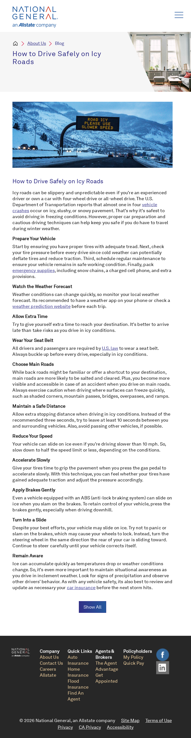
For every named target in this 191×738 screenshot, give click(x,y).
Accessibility (120, 727)
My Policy (133, 657)
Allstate (48, 675)
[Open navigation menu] (178, 14)
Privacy (65, 727)
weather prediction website (41, 306)
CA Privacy (90, 727)
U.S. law (110, 348)
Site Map (130, 720)
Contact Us (51, 663)
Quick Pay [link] (133, 663)
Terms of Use (158, 720)
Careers (48, 669)
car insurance (81, 587)
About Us (36, 43)
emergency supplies (33, 270)
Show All (92, 607)
